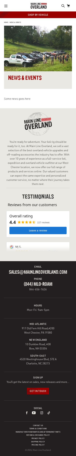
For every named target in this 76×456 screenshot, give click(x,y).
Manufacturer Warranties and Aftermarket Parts (38, 432)
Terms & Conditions (38, 429)
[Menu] (7, 5)
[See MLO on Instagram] (41, 413)
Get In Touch (38, 390)
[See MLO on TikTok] (49, 413)
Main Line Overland (42, 450)
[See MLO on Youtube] (34, 413)
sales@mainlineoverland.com (38, 272)
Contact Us (38, 425)
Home (6, 22)
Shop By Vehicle (38, 14)
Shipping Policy (38, 442)
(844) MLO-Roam (38, 284)
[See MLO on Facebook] (26, 413)
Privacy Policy (38, 438)
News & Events (15, 22)
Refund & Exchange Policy (38, 435)
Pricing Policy (38, 445)
